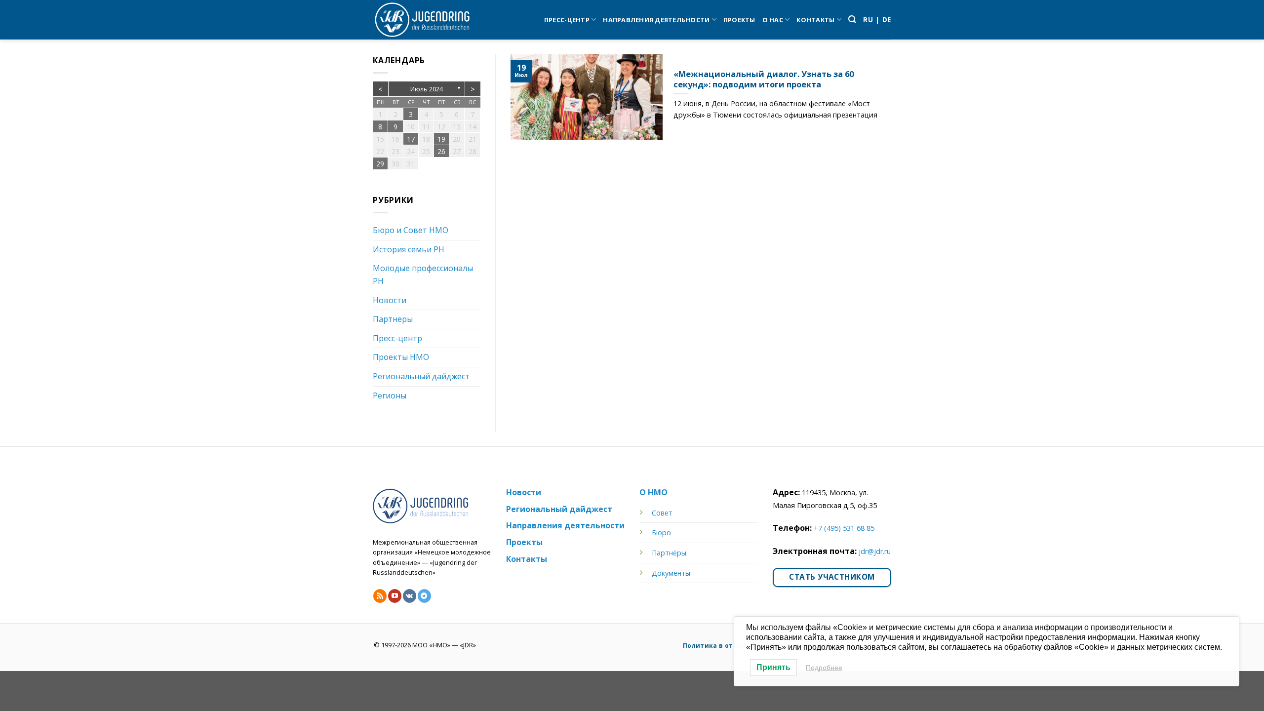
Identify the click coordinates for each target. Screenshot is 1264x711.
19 (441, 139)
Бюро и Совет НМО (410, 230)
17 (411, 139)
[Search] (852, 19)
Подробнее (824, 668)
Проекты (739, 19)
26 (441, 151)
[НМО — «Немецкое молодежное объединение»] (422, 20)
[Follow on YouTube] (394, 596)
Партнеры (393, 319)
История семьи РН (408, 249)
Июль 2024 (426, 88)
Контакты (815, 19)
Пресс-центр (567, 19)
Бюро (661, 532)
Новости (389, 300)
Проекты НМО (401, 357)
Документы (671, 573)
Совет (662, 512)
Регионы (389, 395)
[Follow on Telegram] (424, 596)
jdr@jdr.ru (875, 551)
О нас (772, 19)
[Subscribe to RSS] (380, 596)
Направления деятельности (656, 19)
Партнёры (669, 552)
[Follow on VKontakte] (409, 596)
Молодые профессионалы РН (423, 274)
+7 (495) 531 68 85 (844, 528)
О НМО (653, 492)
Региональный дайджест (421, 376)
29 (380, 163)
